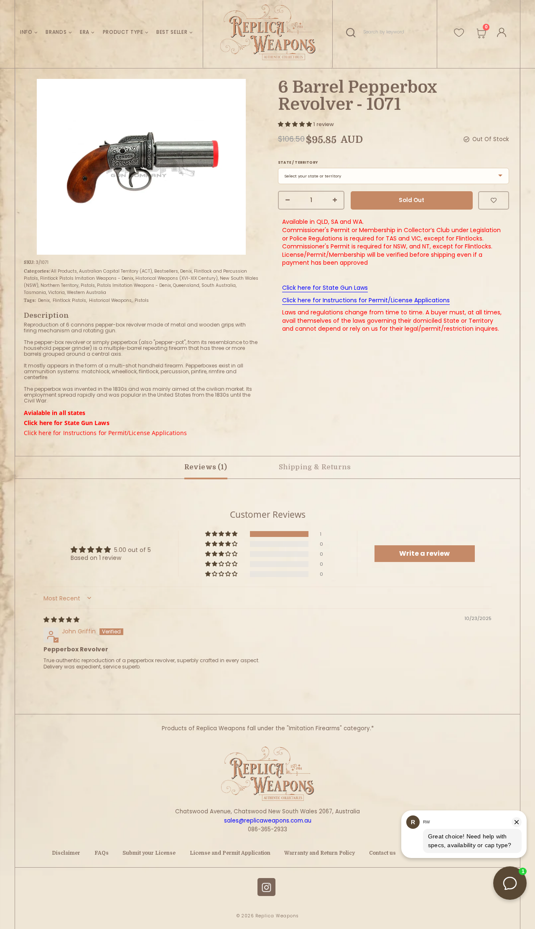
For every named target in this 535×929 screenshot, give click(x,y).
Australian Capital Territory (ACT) (115, 271)
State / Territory (298, 162)
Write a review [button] (424, 553)
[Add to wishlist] (493, 200)
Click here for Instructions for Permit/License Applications (105, 433)
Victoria (56, 292)
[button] (295, 124)
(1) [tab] (205, 467)
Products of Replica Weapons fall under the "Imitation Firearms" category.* (268, 728)
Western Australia (86, 292)
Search (353, 32)
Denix (186, 271)
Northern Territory (60, 285)
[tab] (315, 467)
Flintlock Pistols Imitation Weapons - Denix (86, 278)
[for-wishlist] (459, 29)
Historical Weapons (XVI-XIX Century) (176, 278)
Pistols (88, 285)
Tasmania (35, 292)
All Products (64, 271)
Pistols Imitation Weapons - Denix (134, 285)
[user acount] (500, 31)
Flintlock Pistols (69, 300)
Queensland (186, 285)
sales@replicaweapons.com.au (267, 821)
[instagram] (266, 887)
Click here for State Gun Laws (67, 423)
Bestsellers (166, 271)
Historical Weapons (110, 300)
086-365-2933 (267, 829)
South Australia (218, 285)
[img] (61, 619)
